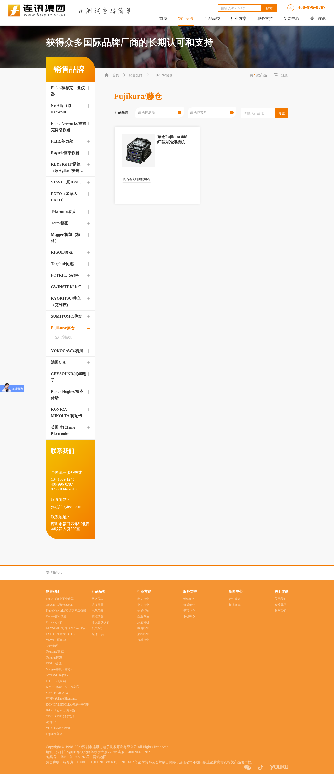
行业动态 (235, 599)
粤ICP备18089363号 (76, 757)
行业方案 (238, 18)
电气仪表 (97, 610)
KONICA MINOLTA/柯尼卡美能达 (68, 415)
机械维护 (97, 628)
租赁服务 (189, 604)
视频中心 (189, 610)
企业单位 (143, 616)
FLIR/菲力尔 (62, 141)
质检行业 (143, 634)
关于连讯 (318, 18)
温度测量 (97, 604)
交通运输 (143, 610)
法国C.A (58, 362)
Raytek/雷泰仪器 (65, 153)
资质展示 (280, 604)
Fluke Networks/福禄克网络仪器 (66, 610)
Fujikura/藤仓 (63, 328)
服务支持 (265, 18)
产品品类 (212, 18)
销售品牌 (186, 18)
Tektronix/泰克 (63, 211)
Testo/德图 (59, 223)
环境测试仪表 (100, 622)
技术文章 (235, 604)
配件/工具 (98, 634)
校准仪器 (97, 616)
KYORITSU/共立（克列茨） (64, 687)
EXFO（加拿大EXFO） (61, 634)
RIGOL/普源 (62, 252)
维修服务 (189, 599)
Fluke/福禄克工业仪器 (60, 599)
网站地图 (99, 757)
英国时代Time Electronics (61, 698)
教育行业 (143, 628)
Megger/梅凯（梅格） (59, 669)
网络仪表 (97, 599)
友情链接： (54, 572)
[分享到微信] (247, 767)
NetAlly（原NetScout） (60, 604)
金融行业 (143, 640)
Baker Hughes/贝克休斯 (60, 710)
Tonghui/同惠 (62, 264)
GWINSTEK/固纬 (66, 287)
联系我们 (280, 610)
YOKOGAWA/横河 (67, 351)
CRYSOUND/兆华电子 (60, 716)
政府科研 (143, 622)
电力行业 (143, 599)
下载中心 (189, 616)
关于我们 (280, 599)
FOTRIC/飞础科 (65, 275)
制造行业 (143, 604)
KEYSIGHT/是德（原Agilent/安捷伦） (65, 170)
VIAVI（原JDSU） (67, 182)
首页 (163, 18)
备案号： (53, 757)
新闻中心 (291, 18)
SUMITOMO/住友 (66, 316)
